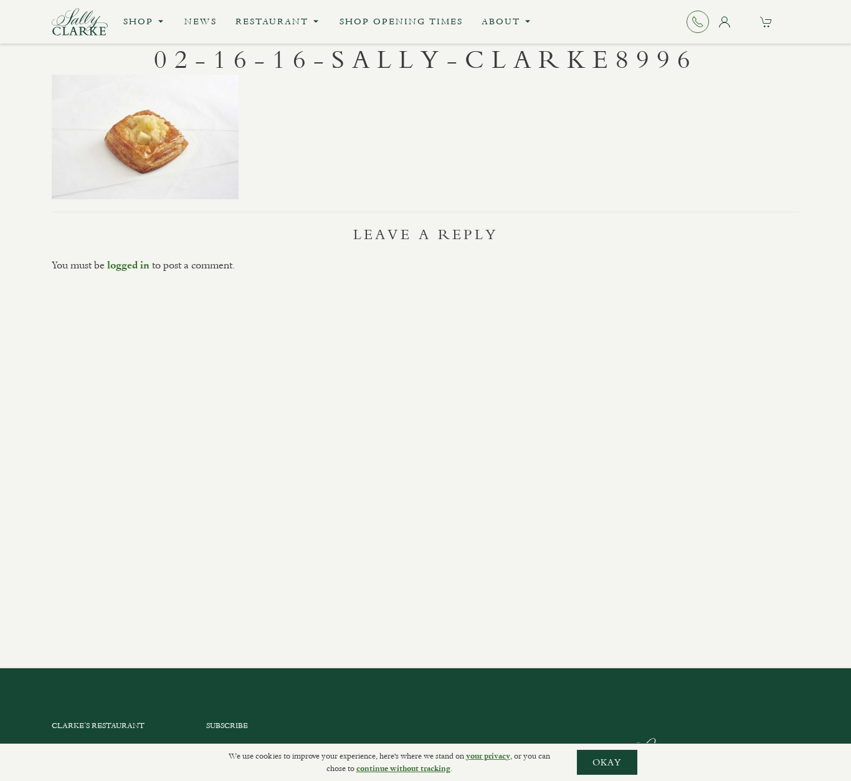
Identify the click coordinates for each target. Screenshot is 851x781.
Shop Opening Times (401, 21)
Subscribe (227, 725)
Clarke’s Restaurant (98, 725)
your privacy (488, 756)
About (501, 21)
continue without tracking (403, 769)
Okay (607, 762)
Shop (138, 21)
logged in (128, 265)
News (200, 21)
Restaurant (271, 21)
